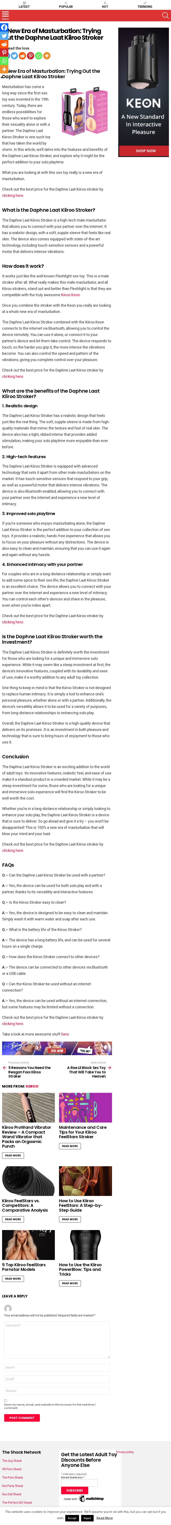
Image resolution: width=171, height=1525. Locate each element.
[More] (46, 55)
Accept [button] (72, 1518)
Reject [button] (87, 1518)
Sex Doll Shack (11, 1494)
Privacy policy (125, 1452)
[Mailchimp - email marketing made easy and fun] (84, 1502)
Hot (105, 6)
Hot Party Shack (12, 1486)
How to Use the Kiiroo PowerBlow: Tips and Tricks (80, 1269)
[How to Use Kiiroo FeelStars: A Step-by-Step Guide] (85, 1181)
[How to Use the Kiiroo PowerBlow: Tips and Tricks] (85, 1245)
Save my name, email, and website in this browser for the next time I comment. (50, 1406)
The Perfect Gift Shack (17, 1502)
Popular (66, 6)
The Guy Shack (12, 1460)
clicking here (12, 195)
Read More (13, 1155)
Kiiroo (32, 1086)
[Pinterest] (30, 55)
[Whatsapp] (38, 55)
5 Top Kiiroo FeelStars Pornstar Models (23, 1267)
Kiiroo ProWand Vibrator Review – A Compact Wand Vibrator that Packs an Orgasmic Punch (26, 1136)
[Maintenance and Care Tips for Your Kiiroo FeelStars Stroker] (85, 1108)
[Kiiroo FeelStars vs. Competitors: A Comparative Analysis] (28, 1181)
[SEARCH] (165, 15)
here (65, 1034)
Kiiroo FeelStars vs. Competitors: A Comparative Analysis (25, 1205)
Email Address (73, 1477)
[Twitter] (14, 55)
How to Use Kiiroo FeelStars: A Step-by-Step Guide (81, 1205)
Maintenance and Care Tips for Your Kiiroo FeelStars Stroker (83, 1132)
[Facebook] (4, 27)
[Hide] (1, 77)
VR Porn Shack (11, 1469)
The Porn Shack (12, 1477)
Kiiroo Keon (70, 295)
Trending (144, 6)
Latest (24, 6)
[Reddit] (22, 55)
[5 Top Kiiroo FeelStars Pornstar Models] (28, 1245)
